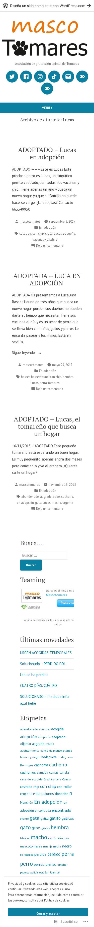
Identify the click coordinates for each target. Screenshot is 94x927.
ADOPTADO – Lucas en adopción (47, 153)
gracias (46, 828)
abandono (44, 729)
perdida (40, 854)
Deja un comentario (49, 245)
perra (43, 383)
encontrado (61, 810)
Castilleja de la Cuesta (57, 779)
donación (61, 793)
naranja (47, 846)
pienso (51, 864)
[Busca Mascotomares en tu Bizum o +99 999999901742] (47, 89)
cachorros (28, 772)
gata (34, 818)
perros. (39, 864)
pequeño (69, 233)
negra (57, 846)
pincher (62, 864)
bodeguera (49, 757)
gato (38, 503)
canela (64, 772)
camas (53, 772)
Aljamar (25, 744)
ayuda (50, 743)
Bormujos (26, 765)
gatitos (68, 818)
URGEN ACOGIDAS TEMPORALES (46, 652)
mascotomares (30, 221)
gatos (36, 827)
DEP (32, 794)
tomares (53, 383)
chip (36, 786)
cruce (49, 233)
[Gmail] (68, 77)
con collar (64, 786)
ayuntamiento (29, 750)
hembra (68, 377)
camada (42, 772)
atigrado (46, 497)
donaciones (45, 793)
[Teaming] (82, 77)
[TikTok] (54, 77)
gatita (44, 818)
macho (56, 503)
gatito (55, 818)
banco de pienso (51, 750)
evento (24, 818)
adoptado (58, 737)
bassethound (40, 377)
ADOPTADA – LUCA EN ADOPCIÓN (47, 279)
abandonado (30, 497)
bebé (56, 497)
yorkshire (51, 239)
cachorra (41, 765)
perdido (53, 854)
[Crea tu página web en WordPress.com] (47, 5)
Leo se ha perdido (34, 674)
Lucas (58, 233)
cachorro (67, 497)
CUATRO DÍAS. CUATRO (38, 685)
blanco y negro (30, 757)
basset (25, 377)
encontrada (43, 810)
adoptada (44, 737)
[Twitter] (12, 77)
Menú (55, 108)
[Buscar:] (44, 555)
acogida (57, 728)
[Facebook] (26, 77)
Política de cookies (56, 900)
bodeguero (65, 757)
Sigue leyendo (24, 353)
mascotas (63, 838)
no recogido (26, 854)
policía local (37, 872)
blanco (67, 750)
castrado (25, 233)
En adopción (47, 227)
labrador (25, 838)
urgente (67, 503)
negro (67, 845)
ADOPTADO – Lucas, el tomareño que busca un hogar (47, 426)
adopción (28, 736)
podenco (24, 872)
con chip (38, 233)
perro (26, 863)
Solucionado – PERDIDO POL (43, 663)
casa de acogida (31, 779)
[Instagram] (40, 77)
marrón (52, 838)
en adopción (25, 503)
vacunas (38, 239)
